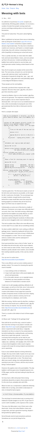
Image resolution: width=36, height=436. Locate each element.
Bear (22, 431)
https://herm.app (10, 327)
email (18, 428)
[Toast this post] (3, 422)
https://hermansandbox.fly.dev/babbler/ (13, 259)
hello (26, 428)
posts (21, 21)
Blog (17, 8)
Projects (12, 8)
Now (7, 8)
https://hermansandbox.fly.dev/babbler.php (17, 308)
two (19, 21)
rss (15, 428)
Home (3, 8)
